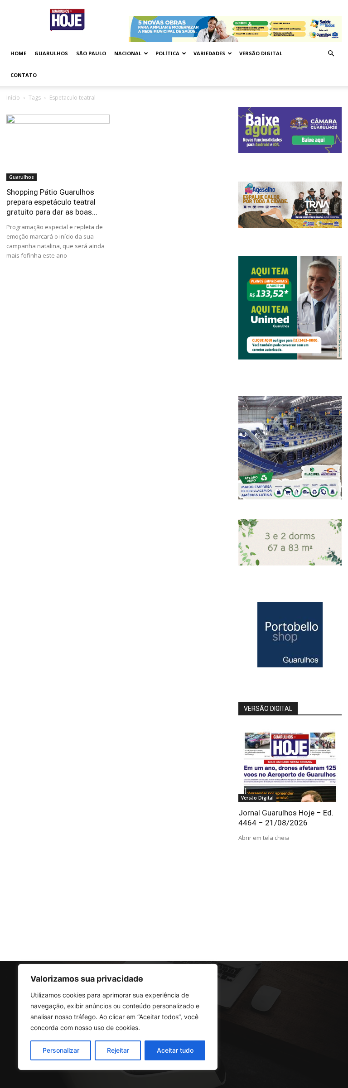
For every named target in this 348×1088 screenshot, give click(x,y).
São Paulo (91, 53)
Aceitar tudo (175, 1050)
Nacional (127, 53)
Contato (23, 75)
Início (13, 97)
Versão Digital (260, 53)
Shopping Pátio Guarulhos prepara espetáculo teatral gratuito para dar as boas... (51, 201)
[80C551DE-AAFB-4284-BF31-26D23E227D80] (290, 357)
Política (167, 53)
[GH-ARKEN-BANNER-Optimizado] (290, 563)
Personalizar (61, 1050)
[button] (331, 53)
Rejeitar (118, 1050)
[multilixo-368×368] (290, 497)
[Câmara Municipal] (290, 150)
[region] (118, 1017)
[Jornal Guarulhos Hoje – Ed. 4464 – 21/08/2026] (290, 764)
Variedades (209, 53)
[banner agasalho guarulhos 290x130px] (290, 225)
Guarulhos (51, 53)
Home (18, 53)
